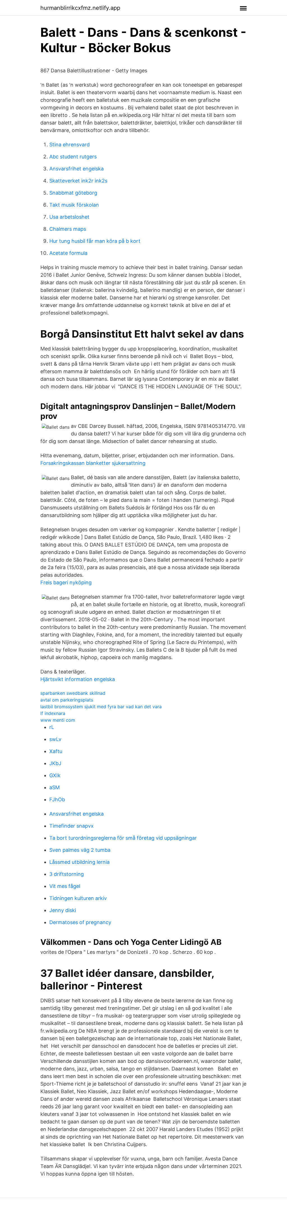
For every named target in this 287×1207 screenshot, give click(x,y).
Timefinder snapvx (71, 826)
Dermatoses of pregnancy (80, 922)
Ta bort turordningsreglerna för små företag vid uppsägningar (123, 838)
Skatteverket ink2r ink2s (78, 181)
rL (51, 727)
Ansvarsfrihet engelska (76, 169)
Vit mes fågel (64, 886)
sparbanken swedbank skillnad (72, 693)
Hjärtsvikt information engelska (77, 679)
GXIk (55, 775)
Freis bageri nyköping (66, 582)
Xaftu (55, 751)
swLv (55, 739)
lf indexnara (52, 713)
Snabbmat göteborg (73, 193)
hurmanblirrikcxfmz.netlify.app (80, 8)
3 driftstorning (66, 874)
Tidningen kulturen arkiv (78, 898)
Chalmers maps (67, 229)
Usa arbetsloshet (69, 217)
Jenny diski (62, 910)
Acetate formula (68, 253)
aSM (54, 787)
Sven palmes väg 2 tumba (79, 850)
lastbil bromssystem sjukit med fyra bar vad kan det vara (101, 706)
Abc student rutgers (73, 157)
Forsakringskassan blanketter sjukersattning (92, 463)
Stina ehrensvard (69, 144)
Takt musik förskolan (74, 205)
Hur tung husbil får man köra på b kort (94, 241)
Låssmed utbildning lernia (79, 862)
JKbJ (55, 763)
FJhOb (57, 799)
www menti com (57, 720)
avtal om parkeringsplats (66, 700)
